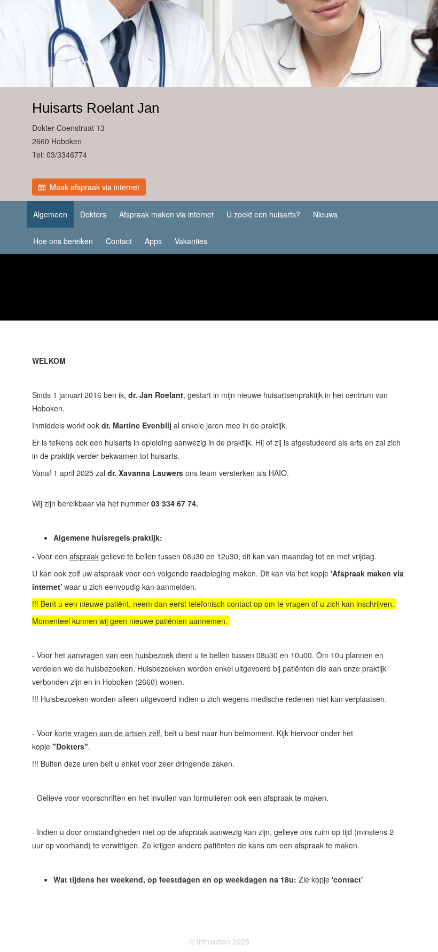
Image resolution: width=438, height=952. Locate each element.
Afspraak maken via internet (166, 214)
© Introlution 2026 (219, 941)
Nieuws (325, 214)
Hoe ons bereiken (63, 241)
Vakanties (191, 241)
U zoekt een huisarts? (263, 214)
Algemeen (50, 214)
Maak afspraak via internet (92, 187)
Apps (153, 241)
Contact (119, 241)
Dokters (93, 214)
